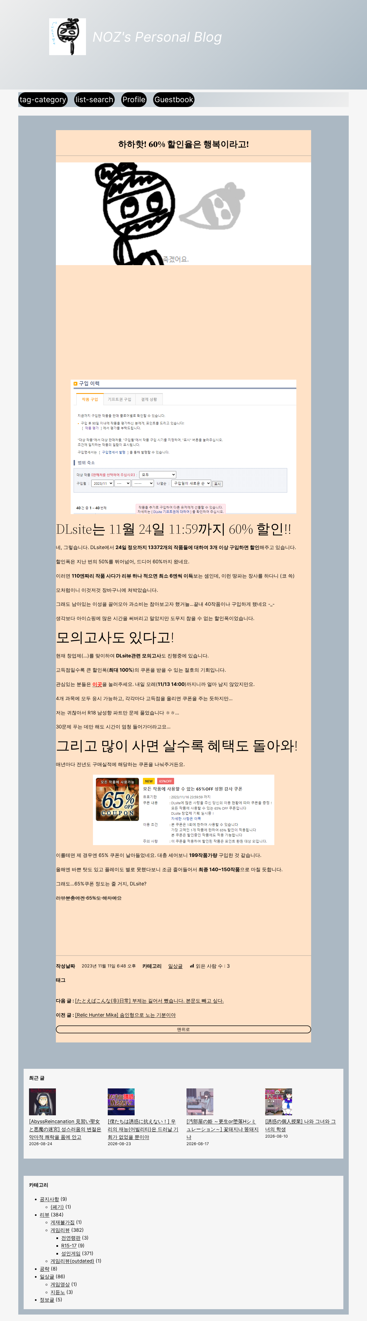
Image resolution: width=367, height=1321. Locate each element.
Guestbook (173, 99)
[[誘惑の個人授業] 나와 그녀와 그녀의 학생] (278, 1103)
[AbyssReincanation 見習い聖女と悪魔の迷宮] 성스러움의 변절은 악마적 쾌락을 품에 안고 (65, 1129)
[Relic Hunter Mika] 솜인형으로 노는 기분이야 (125, 1015)
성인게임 (71, 1253)
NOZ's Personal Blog (157, 37)
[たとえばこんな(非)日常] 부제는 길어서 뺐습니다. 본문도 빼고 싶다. (149, 1000)
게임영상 (60, 1284)
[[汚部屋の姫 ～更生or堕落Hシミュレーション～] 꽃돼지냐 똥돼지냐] (199, 1103)
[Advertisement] (183, 313)
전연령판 (71, 1238)
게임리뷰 (60, 1230)
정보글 (47, 1299)
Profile (134, 99)
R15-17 (69, 1245)
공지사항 (49, 1199)
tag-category (43, 99)
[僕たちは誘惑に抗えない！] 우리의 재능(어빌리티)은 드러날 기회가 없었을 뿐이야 (143, 1129)
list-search (94, 99)
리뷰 (44, 1214)
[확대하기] (289, 386)
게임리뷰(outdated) (72, 1261)
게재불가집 (63, 1222)
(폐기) (57, 1207)
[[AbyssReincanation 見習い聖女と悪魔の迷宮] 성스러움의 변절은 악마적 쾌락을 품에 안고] (42, 1103)
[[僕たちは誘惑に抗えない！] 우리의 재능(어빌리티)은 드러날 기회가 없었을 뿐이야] (121, 1103)
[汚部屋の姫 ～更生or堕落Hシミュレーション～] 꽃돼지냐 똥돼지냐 (222, 1129)
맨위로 (183, 1029)
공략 (44, 1269)
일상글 (175, 966)
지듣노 (58, 1292)
